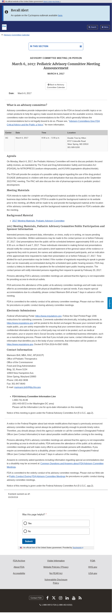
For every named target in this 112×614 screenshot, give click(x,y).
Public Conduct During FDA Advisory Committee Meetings (37, 476)
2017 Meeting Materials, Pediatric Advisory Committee (38, 221)
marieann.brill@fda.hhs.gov (27, 387)
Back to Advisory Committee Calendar (56, 86)
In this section (39, 46)
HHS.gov (92, 567)
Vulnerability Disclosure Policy (55, 581)
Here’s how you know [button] (51, 1)
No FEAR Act (55, 573)
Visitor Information (56, 561)
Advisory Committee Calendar (17, 35)
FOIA (92, 561)
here (60, 15)
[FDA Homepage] (4, 27)
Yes (30, 523)
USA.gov (92, 573)
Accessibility (19, 573)
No (29, 531)
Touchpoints (77, 548)
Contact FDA (36, 598)
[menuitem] (56, 496)
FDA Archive (19, 561)
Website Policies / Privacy (55, 567)
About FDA (19, 567)
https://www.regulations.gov (48, 316)
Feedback (110, 303)
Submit (29, 541)
